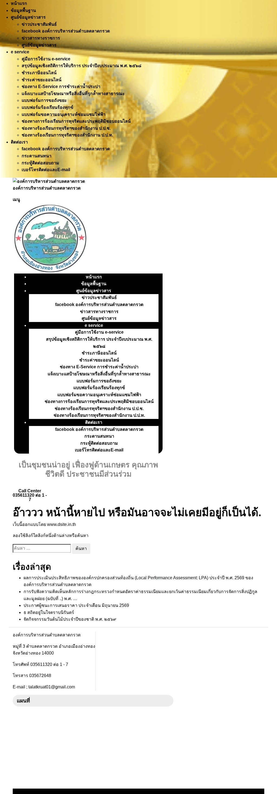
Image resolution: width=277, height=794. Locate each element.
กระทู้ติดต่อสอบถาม (40, 163)
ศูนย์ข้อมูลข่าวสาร (28, 17)
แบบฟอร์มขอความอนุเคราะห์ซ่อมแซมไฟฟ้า (63, 114)
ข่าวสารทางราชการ (41, 38)
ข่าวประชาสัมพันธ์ (39, 24)
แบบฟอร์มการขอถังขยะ (44, 100)
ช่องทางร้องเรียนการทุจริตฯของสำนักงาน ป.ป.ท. (67, 135)
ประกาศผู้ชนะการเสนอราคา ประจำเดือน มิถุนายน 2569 (76, 605)
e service (20, 52)
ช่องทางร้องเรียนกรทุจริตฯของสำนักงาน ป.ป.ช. (66, 128)
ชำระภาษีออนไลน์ (39, 72)
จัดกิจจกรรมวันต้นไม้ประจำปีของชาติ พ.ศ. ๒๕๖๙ (70, 619)
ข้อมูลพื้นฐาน (23, 10)
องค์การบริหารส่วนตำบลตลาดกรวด (47, 188)
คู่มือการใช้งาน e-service (46, 59)
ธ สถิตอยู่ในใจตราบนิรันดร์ (49, 612)
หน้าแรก (19, 3)
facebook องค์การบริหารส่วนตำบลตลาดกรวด (66, 31)
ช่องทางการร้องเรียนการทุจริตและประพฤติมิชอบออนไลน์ (76, 121)
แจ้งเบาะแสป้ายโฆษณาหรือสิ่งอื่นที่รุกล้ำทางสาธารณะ (73, 93)
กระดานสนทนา (36, 156)
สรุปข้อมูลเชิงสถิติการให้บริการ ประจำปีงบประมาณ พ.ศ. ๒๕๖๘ (81, 65)
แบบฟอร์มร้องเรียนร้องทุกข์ (47, 107)
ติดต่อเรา (19, 142)
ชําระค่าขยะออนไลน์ (41, 79)
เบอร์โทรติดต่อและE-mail (46, 169)
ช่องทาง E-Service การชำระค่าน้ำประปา (61, 86)
